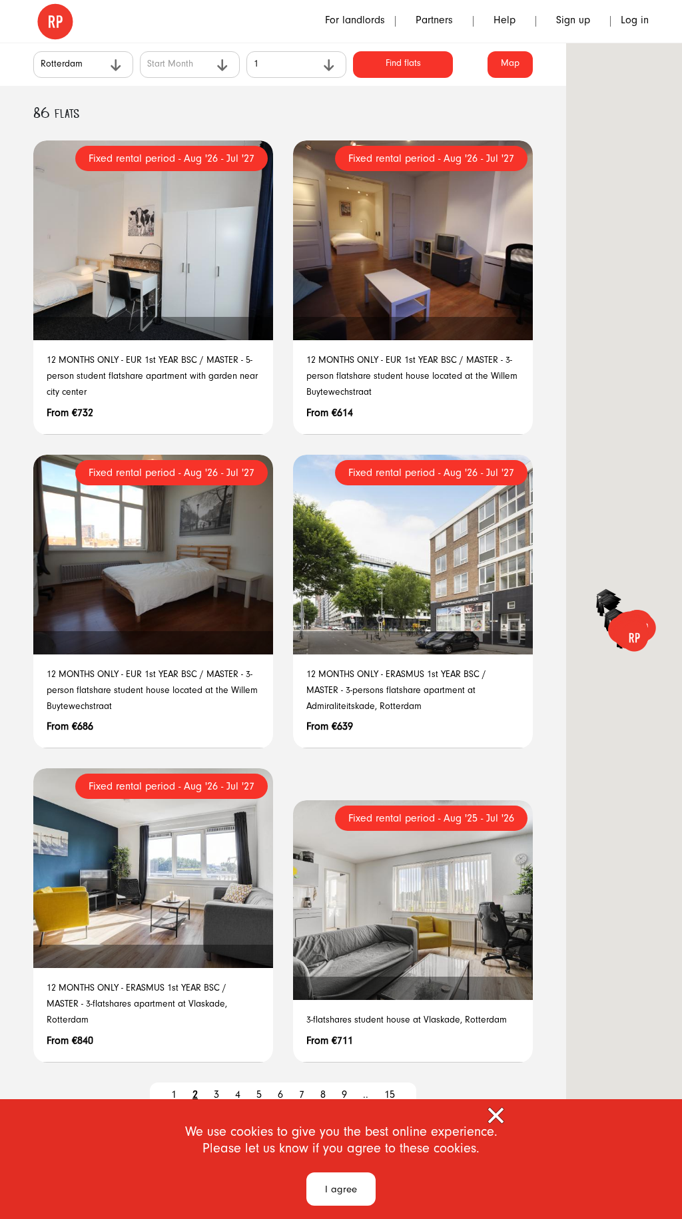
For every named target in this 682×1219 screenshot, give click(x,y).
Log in (635, 21)
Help (504, 21)
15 (389, 1096)
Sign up (573, 21)
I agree (341, 1191)
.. (365, 1096)
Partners (434, 21)
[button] (634, 638)
